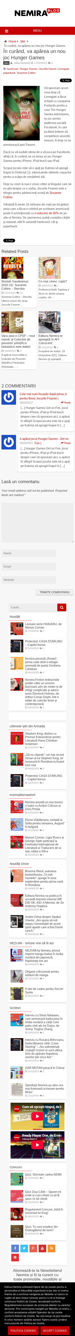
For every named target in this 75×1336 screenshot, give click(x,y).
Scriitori (15, 1008)
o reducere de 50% (46, 213)
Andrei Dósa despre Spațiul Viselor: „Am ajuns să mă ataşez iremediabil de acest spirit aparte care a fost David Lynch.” (44, 923)
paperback (9, 72)
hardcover (12, 68)
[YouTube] (42, 1248)
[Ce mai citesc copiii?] (49, 277)
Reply (67, 402)
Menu (37, 30)
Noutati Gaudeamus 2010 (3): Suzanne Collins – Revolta (14, 285)
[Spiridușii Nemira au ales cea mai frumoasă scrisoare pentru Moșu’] (17, 1095)
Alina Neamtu (22, 62)
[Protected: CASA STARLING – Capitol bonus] (17, 651)
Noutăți (15, 617)
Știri (22, 41)
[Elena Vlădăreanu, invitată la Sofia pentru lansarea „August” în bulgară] (17, 829)
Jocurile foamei (47, 68)
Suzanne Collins (26, 72)
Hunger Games (29, 68)
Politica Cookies (23, 1330)
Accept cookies (55, 1330)
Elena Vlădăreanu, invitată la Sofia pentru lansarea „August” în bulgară (44, 823)
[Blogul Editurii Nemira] (37, 20)
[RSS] (51, 1248)
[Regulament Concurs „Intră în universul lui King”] (17, 1219)
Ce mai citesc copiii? (53, 281)
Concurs (16, 1167)
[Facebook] (15, 1248)
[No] (70, 1309)
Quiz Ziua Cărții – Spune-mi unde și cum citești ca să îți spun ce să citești (43, 1195)
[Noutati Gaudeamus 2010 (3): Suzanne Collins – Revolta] (12, 277)
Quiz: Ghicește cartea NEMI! (43, 1174)
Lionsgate (63, 68)
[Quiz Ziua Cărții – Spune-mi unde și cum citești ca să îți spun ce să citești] (17, 1201)
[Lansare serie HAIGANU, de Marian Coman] (17, 634)
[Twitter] (24, 1248)
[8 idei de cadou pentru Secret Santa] (17, 998)
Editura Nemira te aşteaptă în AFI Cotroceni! (50, 339)
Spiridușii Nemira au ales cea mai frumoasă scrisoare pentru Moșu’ (44, 1089)
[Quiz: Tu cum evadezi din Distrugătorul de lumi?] (17, 1236)
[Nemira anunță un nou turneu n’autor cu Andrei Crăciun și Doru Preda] (17, 812)
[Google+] (33, 1248)
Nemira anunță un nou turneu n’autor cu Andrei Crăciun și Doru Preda (44, 806)
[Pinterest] (15, 1257)
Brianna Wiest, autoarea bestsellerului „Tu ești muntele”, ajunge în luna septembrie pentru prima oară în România (44, 878)
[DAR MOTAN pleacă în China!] (17, 1077)
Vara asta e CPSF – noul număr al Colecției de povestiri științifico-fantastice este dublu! (18, 341)
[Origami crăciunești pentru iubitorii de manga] (17, 981)
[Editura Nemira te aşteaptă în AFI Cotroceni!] (49, 332)
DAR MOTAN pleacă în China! (44, 1067)
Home (12, 41)
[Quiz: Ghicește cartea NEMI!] (17, 1184)
